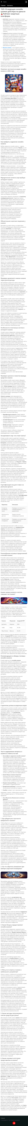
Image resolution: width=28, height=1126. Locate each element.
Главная (3, 5)
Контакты (10, 5)
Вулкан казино (7, 47)
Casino (5, 2)
